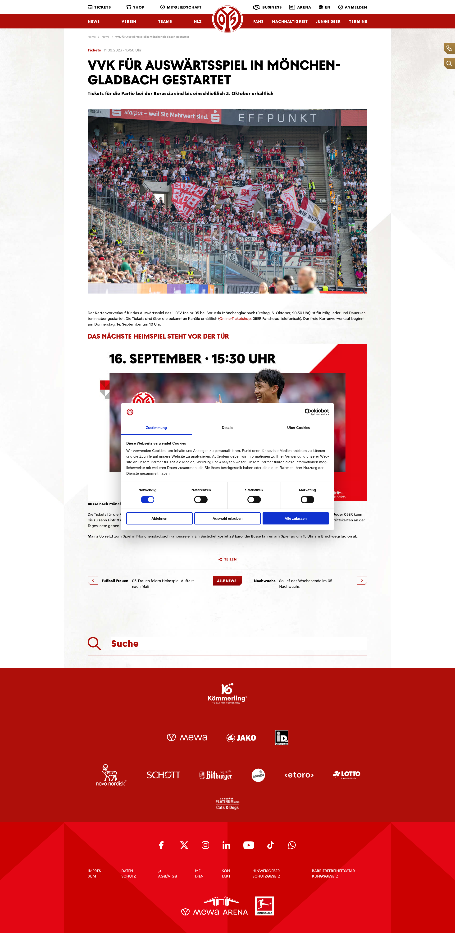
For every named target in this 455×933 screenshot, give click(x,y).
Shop (138, 7)
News (94, 21)
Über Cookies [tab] (298, 428)
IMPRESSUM (95, 873)
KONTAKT (226, 873)
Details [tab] (227, 428)
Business (272, 7)
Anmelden (356, 7)
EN (328, 7)
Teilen (230, 559)
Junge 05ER (328, 21)
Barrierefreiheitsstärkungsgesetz (334, 873)
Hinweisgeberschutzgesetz (266, 873)
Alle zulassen (296, 518)
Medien (199, 873)
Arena (304, 7)
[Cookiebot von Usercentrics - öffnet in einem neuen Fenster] (308, 412)
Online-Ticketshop (235, 318)
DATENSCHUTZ (128, 873)
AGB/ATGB (167, 876)
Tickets (102, 7)
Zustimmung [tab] (156, 428)
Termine (358, 21)
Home (92, 37)
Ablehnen (159, 518)
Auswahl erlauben (227, 518)
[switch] (201, 499)
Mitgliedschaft (184, 7)
